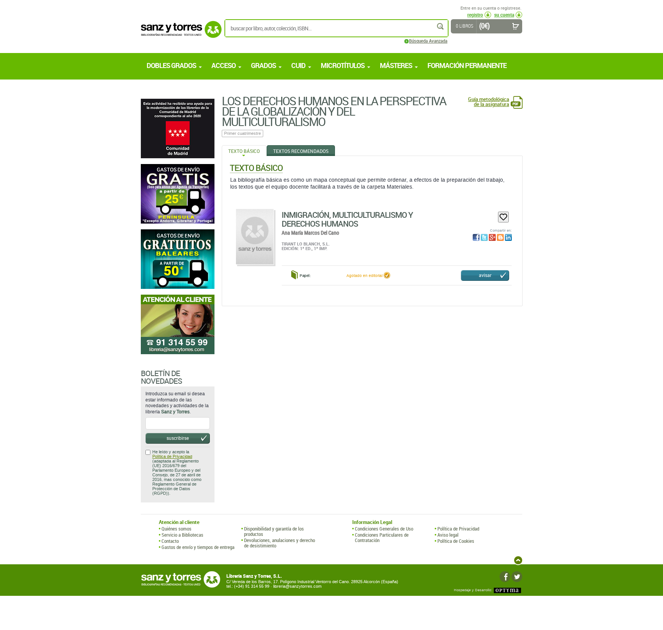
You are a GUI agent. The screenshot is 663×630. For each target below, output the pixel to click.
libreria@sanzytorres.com (297, 586)
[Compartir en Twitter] (484, 237)
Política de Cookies (455, 541)
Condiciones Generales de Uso (384, 528)
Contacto (170, 541)
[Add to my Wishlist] (503, 217)
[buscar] (441, 26)
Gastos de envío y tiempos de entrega (198, 547)
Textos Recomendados (300, 151)
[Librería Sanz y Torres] (179, 33)
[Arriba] (518, 560)
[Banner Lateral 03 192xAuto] (177, 324)
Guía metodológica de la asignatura (488, 102)
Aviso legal (447, 534)
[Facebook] (505, 576)
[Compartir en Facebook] (476, 237)
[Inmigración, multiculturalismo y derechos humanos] (255, 237)
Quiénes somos (176, 528)
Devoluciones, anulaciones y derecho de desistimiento (279, 543)
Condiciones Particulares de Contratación (382, 537)
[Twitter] (516, 576)
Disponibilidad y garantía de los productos (274, 531)
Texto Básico (244, 151)
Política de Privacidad (172, 456)
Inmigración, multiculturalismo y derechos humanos (347, 219)
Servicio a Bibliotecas (182, 534)
